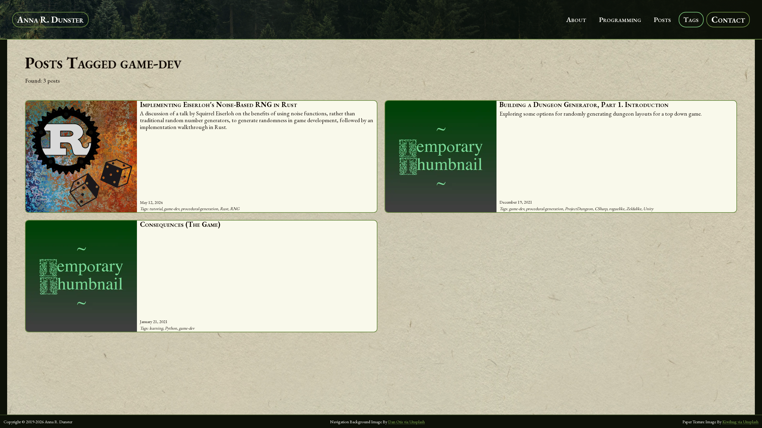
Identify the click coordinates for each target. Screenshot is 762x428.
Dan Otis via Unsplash (406, 421)
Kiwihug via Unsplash (740, 421)
